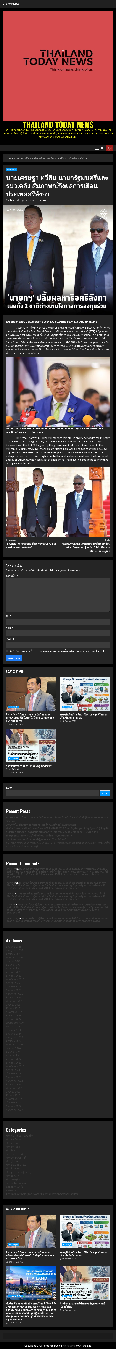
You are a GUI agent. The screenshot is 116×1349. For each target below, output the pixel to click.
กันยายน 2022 (13, 1102)
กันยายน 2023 (13, 1073)
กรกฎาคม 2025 (14, 993)
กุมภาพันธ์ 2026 (14, 968)
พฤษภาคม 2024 (14, 1044)
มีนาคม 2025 (13, 1008)
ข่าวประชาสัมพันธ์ (16, 1157)
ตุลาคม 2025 (13, 983)
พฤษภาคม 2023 (14, 1088)
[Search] (102, 148)
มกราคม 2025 (13, 1015)
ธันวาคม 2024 (13, 1019)
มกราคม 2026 (13, 972)
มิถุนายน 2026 (13, 954)
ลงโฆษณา (11, 1190)
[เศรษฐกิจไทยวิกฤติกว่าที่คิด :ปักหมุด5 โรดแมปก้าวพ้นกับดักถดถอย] (85, 694)
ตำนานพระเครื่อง (15, 1186)
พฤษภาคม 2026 (14, 957)
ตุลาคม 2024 (13, 1026)
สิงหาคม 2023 (13, 1077)
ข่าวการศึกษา (13, 1139)
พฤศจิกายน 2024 (15, 1022)
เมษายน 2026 (13, 961)
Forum (10, 904)
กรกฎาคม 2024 (14, 1037)
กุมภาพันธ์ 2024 (14, 1055)
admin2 (11, 200)
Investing (11, 918)
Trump (10, 893)
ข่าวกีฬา (10, 1150)
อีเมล (9, 628)
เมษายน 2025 (13, 1004)
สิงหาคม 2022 (13, 1106)
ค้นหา (9, 787)
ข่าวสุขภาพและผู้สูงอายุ (18, 1172)
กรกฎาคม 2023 (14, 1080)
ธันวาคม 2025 (13, 975)
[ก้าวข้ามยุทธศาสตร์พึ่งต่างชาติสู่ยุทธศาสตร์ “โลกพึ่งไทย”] (31, 745)
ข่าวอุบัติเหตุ (12, 1175)
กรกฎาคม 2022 (14, 1109)
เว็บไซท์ (10, 639)
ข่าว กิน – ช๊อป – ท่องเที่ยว (20, 1136)
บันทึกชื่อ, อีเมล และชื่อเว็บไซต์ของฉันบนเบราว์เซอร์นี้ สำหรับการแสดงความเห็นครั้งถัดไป (56, 651)
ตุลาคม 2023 (13, 1070)
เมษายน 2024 (13, 1048)
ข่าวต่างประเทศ (14, 1154)
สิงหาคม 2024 (13, 1033)
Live (109, 148)
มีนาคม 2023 (13, 1095)
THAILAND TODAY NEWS (58, 124)
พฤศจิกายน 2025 (15, 979)
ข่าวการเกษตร (13, 1143)
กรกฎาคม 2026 (14, 950)
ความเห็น (12, 575)
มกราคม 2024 (13, 1059)
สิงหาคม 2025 (13, 990)
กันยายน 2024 (13, 1030)
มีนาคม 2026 (13, 964)
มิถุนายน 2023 (13, 1084)
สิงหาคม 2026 (13, 946)
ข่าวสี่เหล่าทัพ (13, 1168)
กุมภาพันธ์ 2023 (14, 1099)
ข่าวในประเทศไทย (16, 1183)
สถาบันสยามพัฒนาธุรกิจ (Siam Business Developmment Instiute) (42, 1194)
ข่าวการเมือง (13, 1146)
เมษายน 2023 (13, 1091)
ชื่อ (8, 616)
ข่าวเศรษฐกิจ (11, 169)
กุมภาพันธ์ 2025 (14, 1012)
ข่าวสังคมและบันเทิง (17, 1165)
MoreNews (69, 1345)
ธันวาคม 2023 (13, 1062)
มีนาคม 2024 (13, 1051)
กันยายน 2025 (13, 986)
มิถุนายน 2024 (13, 1041)
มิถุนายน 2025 (13, 997)
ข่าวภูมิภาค (12, 1161)
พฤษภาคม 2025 (14, 1001)
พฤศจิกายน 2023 (15, 1066)
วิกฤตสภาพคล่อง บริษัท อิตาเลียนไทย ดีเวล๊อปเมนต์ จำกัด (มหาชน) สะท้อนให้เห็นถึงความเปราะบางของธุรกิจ (86, 545)
